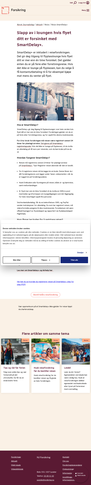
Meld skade (16, 465)
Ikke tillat (16, 260)
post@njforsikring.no (45, 480)
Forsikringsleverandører (72, 465)
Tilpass (44, 260)
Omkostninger (68, 469)
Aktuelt (39, 25)
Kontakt (66, 457)
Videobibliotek (17, 469)
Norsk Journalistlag (25, 25)
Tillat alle (74, 260)
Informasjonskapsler (71, 473)
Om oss (66, 461)
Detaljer (80, 252)
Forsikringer (16, 457)
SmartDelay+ (26, 165)
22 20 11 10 (49, 476)
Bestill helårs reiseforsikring (45, 295)
